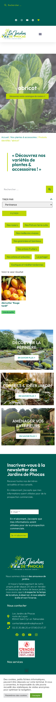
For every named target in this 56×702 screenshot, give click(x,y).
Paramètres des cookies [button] (16, 695)
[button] (40, 34)
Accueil (5, 137)
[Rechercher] (49, 189)
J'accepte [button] (36, 695)
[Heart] (38, 20)
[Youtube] (27, 20)
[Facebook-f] (16, 20)
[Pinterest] (33, 20)
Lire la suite (8, 312)
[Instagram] (21, 20)
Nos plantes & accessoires (23, 137)
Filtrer (14, 213)
